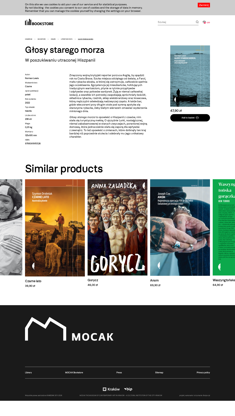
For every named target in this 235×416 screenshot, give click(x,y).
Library (28, 372)
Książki (53, 39)
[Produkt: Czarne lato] (55, 233)
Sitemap (159, 372)
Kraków (111, 389)
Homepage (28, 39)
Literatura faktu (66, 39)
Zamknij (204, 5)
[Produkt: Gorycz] (117, 233)
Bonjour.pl (206, 395)
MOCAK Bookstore (74, 372)
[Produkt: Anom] (180, 233)
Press (119, 372)
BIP (128, 389)
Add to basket (188, 117)
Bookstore (41, 39)
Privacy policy (203, 372)
